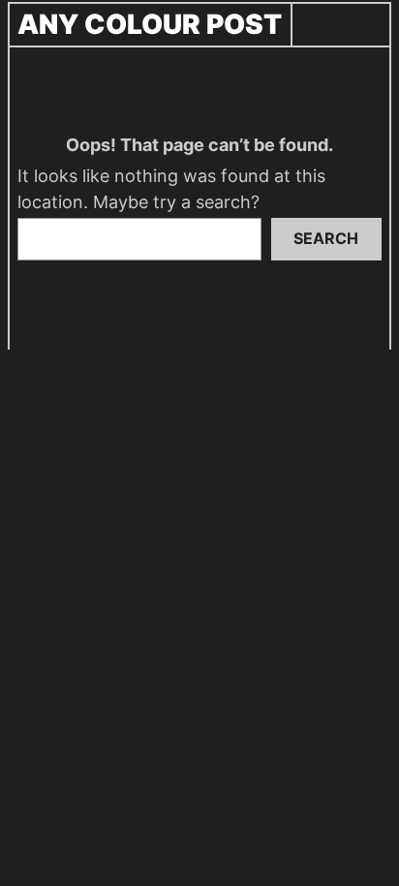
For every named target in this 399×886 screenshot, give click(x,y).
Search (325, 238)
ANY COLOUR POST (149, 24)
